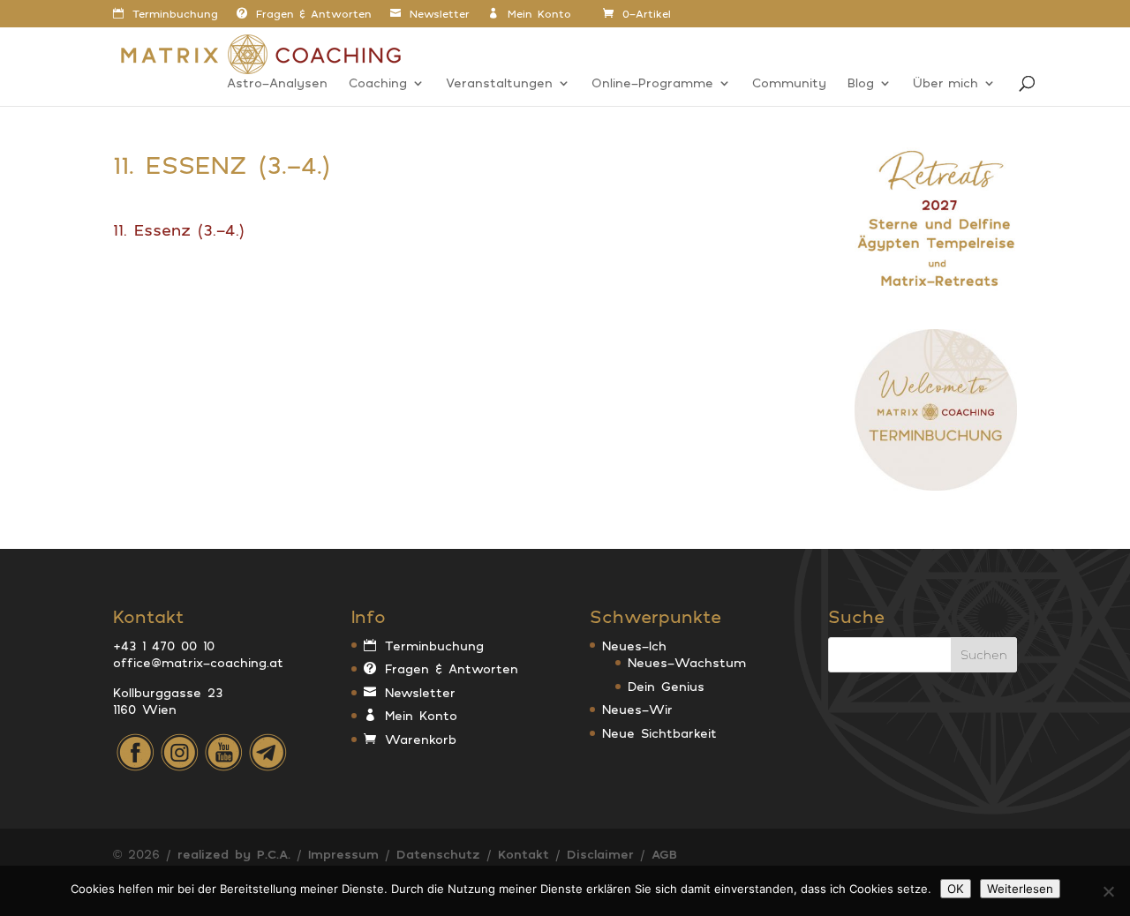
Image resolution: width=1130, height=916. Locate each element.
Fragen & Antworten (314, 14)
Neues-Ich (634, 645)
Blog (861, 83)
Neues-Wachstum (687, 662)
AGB (664, 853)
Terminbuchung (175, 14)
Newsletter (440, 14)
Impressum (343, 853)
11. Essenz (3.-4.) (179, 229)
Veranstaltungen (499, 83)
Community (789, 83)
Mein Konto (539, 14)
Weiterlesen (1020, 889)
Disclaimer (600, 853)
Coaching (378, 83)
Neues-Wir (637, 709)
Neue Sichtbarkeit (659, 732)
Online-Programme (652, 83)
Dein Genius (666, 686)
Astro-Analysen (277, 83)
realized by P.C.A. (233, 853)
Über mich (945, 83)
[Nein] (1108, 891)
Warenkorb (420, 739)
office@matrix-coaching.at (198, 662)
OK (955, 889)
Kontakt (523, 853)
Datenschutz (438, 853)
